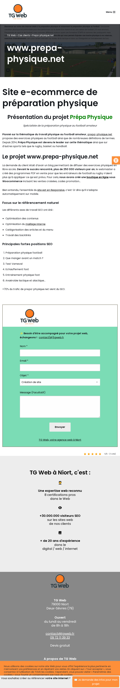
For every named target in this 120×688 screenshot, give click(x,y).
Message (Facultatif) (32, 392)
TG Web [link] (11, 35)
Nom (24, 346)
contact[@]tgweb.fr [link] (51, 337)
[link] (116, 160)
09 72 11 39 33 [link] (60, 637)
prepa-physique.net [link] (100, 134)
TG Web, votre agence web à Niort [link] (60, 440)
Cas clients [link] (24, 35)
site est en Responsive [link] (51, 190)
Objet (24, 375)
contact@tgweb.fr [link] (60, 633)
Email (24, 361)
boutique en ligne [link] (98, 177)
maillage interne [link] (35, 224)
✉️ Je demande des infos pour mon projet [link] (96, 682)
